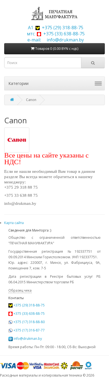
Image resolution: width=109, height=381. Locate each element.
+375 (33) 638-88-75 (29, 313)
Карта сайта (14, 222)
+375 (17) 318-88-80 (29, 321)
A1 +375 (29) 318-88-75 (54, 27)
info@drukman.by (28, 338)
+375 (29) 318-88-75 (29, 305)
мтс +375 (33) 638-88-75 (55, 34)
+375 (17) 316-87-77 (29, 330)
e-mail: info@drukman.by (54, 40)
